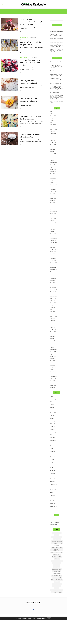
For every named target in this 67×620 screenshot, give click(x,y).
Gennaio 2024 (53, 180)
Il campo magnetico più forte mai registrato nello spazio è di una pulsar (56, 66)
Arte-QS (52, 404)
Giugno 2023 (53, 196)
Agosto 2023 (53, 191)
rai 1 (53, 577)
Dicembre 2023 (53, 182)
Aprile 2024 (52, 173)
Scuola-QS (52, 470)
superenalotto (54, 590)
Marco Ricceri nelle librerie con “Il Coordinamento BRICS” (55, 91)
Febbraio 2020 (53, 285)
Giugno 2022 (53, 222)
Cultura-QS (52, 426)
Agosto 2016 (53, 378)
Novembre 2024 (53, 158)
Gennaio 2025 (53, 153)
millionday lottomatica (57, 560)
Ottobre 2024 (53, 160)
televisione (54, 592)
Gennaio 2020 (53, 287)
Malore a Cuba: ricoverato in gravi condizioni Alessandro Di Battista (56, 40)
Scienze (52, 465)
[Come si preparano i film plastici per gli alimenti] (9, 84)
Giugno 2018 (53, 329)
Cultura (52, 418)
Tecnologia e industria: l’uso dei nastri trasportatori (56, 75)
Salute (26, 37)
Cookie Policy (43, 618)
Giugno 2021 (53, 249)
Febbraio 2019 (53, 311)
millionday (56, 558)
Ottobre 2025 (53, 133)
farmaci (57, 552)
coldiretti (59, 541)
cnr (59, 539)
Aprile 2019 (52, 307)
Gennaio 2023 (53, 207)
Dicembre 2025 (53, 129)
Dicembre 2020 (53, 262)
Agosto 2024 (53, 164)
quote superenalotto (57, 575)
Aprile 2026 (52, 120)
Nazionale (22, 37)
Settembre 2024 (53, 162)
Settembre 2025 (53, 135)
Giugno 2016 (53, 383)
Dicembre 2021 (53, 236)
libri (59, 554)
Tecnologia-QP (53, 506)
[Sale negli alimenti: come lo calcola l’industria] (9, 138)
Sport (51, 492)
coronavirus (54, 543)
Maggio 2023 (53, 198)
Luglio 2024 (52, 167)
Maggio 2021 (53, 251)
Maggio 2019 (53, 305)
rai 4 (52, 579)
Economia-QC (53, 432)
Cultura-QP (52, 423)
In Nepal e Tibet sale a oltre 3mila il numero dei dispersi (56, 35)
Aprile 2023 (52, 200)
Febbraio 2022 (53, 231)
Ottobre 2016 (53, 374)
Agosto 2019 (53, 298)
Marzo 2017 (52, 363)
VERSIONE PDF (53, 509)
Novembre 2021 (53, 238)
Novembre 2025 (53, 131)
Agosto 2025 (53, 138)
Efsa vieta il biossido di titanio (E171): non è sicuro (31, 117)
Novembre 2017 (53, 345)
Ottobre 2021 (53, 240)
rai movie (60, 579)
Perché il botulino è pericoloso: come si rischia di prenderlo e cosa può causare (31, 42)
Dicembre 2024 (53, 155)
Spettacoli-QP (53, 487)
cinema (55, 539)
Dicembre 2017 (53, 342)
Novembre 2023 (53, 184)
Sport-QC (52, 495)
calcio (59, 532)
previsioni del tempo (56, 569)
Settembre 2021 (53, 242)
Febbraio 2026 (53, 124)
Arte (51, 401)
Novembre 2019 (53, 291)
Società (51, 476)
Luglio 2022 (52, 220)
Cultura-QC (52, 421)
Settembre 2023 (53, 189)
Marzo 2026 (52, 122)
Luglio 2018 (52, 327)
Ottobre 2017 (53, 347)
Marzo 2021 (52, 256)
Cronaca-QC (53, 410)
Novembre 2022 (53, 211)
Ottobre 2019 (53, 294)
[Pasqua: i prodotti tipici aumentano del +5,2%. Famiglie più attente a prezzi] (9, 24)
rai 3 (60, 577)
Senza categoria (53, 473)
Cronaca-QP (53, 412)
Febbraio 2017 (53, 365)
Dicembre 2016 (53, 369)
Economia (52, 429)
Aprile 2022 (52, 227)
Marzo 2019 (52, 309)
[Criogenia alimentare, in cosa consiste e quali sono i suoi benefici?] (9, 65)
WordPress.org (53, 524)
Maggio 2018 (53, 331)
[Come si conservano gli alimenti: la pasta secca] (9, 102)
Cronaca (21, 57)
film (61, 552)
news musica (56, 565)
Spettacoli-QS (53, 489)
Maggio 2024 (53, 171)
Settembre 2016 (53, 376)
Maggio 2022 (53, 225)
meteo (59, 556)
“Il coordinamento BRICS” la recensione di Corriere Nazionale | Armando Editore (56, 87)
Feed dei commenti (54, 522)
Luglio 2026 (52, 113)
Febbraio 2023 (53, 204)
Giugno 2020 (53, 276)
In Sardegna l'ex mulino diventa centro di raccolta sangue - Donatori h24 (55, 79)
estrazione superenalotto (56, 550)
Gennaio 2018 (53, 340)
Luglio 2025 (52, 140)
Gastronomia (53, 440)
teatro (60, 590)
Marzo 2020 (52, 282)
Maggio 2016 (53, 385)
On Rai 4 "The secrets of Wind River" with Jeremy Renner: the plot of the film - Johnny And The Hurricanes (56, 97)
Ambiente (52, 396)
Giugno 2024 (53, 169)
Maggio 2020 (53, 278)
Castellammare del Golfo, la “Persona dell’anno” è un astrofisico (56, 63)
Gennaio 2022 (53, 233)
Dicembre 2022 (53, 209)
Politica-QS (52, 451)
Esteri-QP (52, 437)
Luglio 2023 (52, 193)
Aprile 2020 (52, 280)
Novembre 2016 (53, 371)
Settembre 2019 (53, 296)
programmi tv (57, 573)
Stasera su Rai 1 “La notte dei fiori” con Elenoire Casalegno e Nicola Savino (56, 50)
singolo (57, 588)
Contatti (30, 606)
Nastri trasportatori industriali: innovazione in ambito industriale (55, 72)
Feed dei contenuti (54, 520)
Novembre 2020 (53, 265)
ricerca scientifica (57, 583)
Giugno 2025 (53, 142)
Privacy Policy (36, 606)
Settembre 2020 (53, 269)
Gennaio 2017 (53, 367)
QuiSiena (52, 459)
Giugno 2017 (53, 356)
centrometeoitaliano (57, 537)
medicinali (54, 556)
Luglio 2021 (52, 247)
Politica (52, 448)
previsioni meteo (56, 571)
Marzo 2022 (52, 229)
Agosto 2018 (53, 325)
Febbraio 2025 (53, 151)
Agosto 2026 (53, 111)
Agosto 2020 (53, 271)
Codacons (54, 541)
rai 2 (57, 577)
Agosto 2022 (53, 218)
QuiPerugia (52, 456)
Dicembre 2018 (53, 316)
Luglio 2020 (52, 273)
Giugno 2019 (53, 302)
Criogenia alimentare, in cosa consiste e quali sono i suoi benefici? (31, 62)
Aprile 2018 (52, 334)
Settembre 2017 (53, 349)
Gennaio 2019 (53, 314)
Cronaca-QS (53, 415)
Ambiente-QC (53, 399)
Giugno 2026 (53, 115)
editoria (57, 545)
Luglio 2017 (52, 354)
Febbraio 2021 (53, 258)
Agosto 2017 (53, 351)
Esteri (51, 434)
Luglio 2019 (52, 300)
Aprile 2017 (52, 360)
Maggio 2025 (53, 144)
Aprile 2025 (52, 147)
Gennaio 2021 (53, 260)
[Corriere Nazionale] (33, 4)
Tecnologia (52, 503)
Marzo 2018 (52, 336)
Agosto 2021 (53, 245)
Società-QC (52, 478)
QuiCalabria (52, 454)
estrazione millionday (57, 547)
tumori (60, 592)
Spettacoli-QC (53, 484)
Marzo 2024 (52, 176)
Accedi (51, 517)
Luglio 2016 (52, 380)
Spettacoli (52, 481)
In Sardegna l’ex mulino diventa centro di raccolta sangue (56, 82)
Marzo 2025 (52, 149)
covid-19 (60, 543)
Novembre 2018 (53, 318)
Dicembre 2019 (53, 289)
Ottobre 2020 (53, 267)
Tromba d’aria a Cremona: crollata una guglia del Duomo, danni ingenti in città (56, 30)
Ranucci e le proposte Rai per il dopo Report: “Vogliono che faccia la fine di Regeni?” (56, 45)
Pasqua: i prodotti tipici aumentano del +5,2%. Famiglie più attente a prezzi (31, 21)
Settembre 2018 (53, 322)
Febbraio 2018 (53, 338)
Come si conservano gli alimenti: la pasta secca (28, 99)
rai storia (57, 581)
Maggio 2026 (53, 118)
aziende (54, 532)
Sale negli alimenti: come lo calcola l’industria (30, 135)
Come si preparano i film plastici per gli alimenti (29, 81)
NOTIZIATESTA (57, 567)
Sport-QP (52, 498)
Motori (51, 443)
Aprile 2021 (52, 253)
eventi (52, 552)
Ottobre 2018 (53, 320)
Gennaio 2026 (53, 127)
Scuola (51, 467)
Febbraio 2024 (53, 178)
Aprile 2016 (52, 387)
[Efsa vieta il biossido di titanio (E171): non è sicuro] (9, 120)
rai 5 (56, 579)
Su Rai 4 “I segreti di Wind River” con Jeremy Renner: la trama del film (56, 100)
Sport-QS (52, 500)
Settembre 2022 (53, 216)
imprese (55, 554)
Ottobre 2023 (53, 187)
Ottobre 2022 (53, 213)
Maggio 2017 (53, 358)
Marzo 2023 (52, 202)
